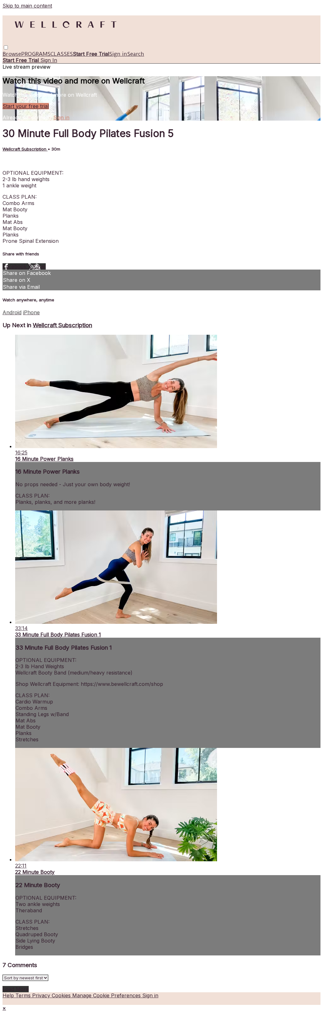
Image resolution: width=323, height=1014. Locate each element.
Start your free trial (26, 106)
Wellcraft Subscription (25, 148)
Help (9, 995)
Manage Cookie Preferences (107, 995)
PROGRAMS (35, 54)
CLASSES (61, 54)
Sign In (48, 60)
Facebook (15, 266)
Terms (23, 995)
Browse (12, 54)
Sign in (118, 54)
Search (135, 54)
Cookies (62, 995)
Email (39, 266)
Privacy (42, 995)
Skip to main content (27, 6)
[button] (6, 47)
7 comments (17, 161)
